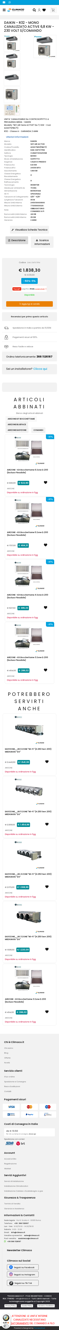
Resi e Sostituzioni (12, 1086)
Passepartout (39, 1328)
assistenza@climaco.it (28, 1238)
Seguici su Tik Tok (23, 1283)
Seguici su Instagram (24, 1274)
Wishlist (7, 1168)
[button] (34, 10)
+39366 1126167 (21, 1223)
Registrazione (10, 1163)
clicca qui (32, 1134)
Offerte (7, 1058)
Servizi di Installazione (14, 1181)
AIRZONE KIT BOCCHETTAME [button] (21, 418)
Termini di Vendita (12, 1203)
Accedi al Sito (10, 1159)
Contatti (7, 1091)
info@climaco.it (18, 1232)
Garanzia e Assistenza (14, 1208)
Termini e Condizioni (46, 1306)
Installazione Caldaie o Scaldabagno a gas (23, 1191)
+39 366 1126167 (14, 1241)
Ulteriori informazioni (17, 137)
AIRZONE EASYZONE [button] (17, 430)
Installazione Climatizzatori (16, 1186)
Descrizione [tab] (18, 240)
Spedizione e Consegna (15, 1081)
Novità (7, 1062)
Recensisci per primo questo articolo (29, 316)
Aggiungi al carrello (30, 304)
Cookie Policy (27, 1306)
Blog (6, 1053)
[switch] (6, 1326)
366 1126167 (44, 357)
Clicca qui (40, 369)
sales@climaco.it (31, 1235)
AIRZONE (11, 488)
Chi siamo (8, 1048)
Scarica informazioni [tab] (42, 242)
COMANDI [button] (38, 430)
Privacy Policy (10, 1306)
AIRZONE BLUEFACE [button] (17, 424)
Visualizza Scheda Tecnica (30, 229)
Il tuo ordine (9, 1076)
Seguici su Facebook (24, 1267)
